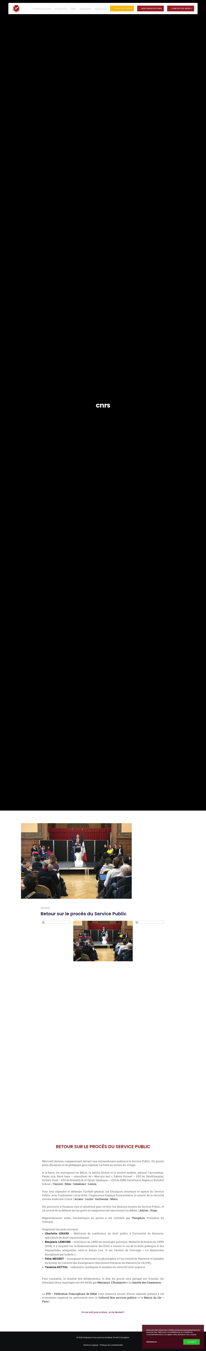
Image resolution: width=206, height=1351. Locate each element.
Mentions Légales (91, 1345)
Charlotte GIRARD (57, 1233)
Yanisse (58, 1184)
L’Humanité (118, 1282)
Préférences (151, 1342)
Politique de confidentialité (111, 1345)
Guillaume (101, 1199)
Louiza (92, 1184)
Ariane (78, 1199)
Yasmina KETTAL (56, 1267)
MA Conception (122, 1337)
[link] (68, 1184)
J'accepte (191, 1342)
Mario (114, 1199)
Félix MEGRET (54, 1258)
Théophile (138, 1218)
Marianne (103, 1282)
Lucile (89, 1199)
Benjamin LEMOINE (58, 1241)
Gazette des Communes (146, 1282)
